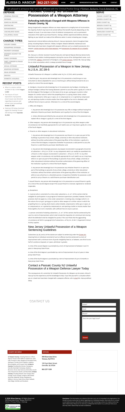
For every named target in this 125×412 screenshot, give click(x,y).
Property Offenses (11, 51)
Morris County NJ (104, 19)
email (76, 278)
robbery (39, 60)
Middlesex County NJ (105, 32)
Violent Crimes (10, 44)
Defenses (7, 19)
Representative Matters (89, 2)
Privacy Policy (15, 402)
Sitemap (24, 402)
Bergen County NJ (104, 25)
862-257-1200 (47, 2)
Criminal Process (11, 16)
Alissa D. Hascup (20, 2)
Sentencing (8, 25)
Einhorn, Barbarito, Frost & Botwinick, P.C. (100, 9)
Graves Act (82, 235)
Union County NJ (104, 35)
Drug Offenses (10, 72)
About (72, 2)
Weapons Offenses (11, 69)
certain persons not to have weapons (46, 48)
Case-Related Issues (11, 32)
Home (63, 2)
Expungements (10, 29)
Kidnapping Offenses (12, 48)
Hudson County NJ (104, 29)
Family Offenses (10, 58)
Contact (114, 2)
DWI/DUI (7, 75)
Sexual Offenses (10, 66)
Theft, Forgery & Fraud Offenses (13, 62)
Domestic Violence (11, 79)
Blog (104, 2)
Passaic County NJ (104, 16)
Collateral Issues (11, 35)
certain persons (67, 60)
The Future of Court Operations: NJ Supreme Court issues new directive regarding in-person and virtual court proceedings (14, 99)
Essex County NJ (103, 22)
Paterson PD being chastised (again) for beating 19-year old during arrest (14, 110)
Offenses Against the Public (12, 54)
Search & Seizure (10, 22)
